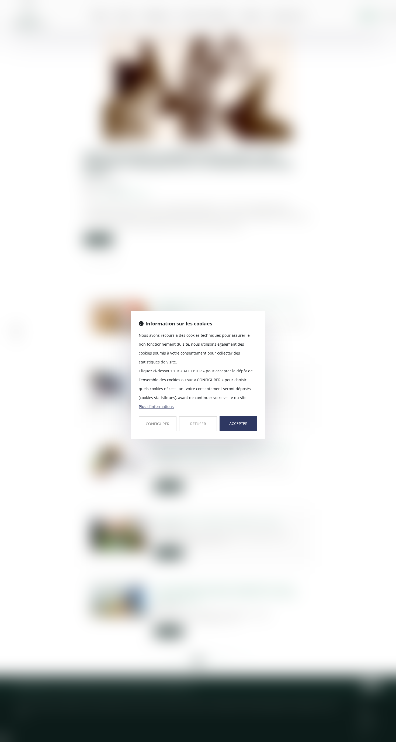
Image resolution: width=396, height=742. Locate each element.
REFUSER (198, 423)
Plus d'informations (156, 406)
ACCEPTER (238, 423)
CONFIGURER (157, 423)
